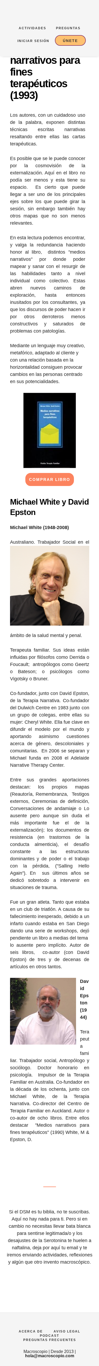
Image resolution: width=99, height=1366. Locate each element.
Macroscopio (72, 12)
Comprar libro (49, 479)
